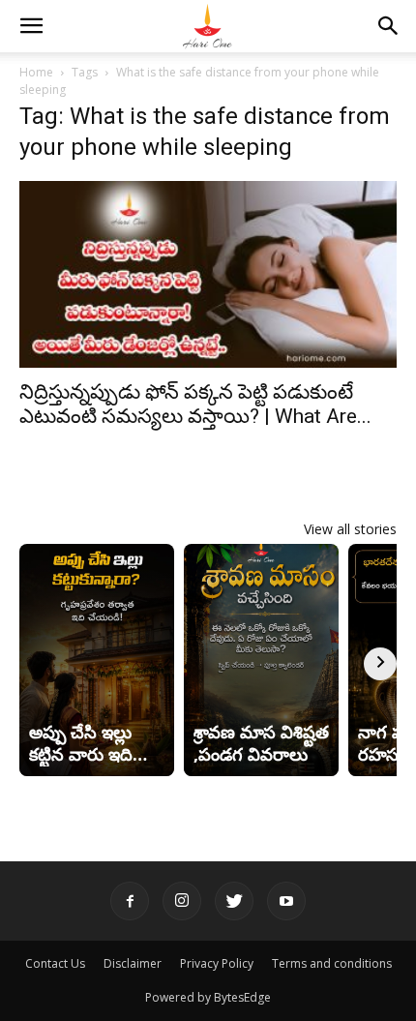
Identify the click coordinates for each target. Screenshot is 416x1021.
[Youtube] (286, 901)
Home (36, 72)
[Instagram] (182, 901)
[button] (31, 26)
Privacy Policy (216, 963)
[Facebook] (129, 901)
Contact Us (55, 963)
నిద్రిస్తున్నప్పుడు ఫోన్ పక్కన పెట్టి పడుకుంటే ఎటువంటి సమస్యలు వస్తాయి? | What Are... (195, 404)
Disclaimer (133, 963)
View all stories (350, 529)
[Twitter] (234, 901)
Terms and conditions (332, 963)
